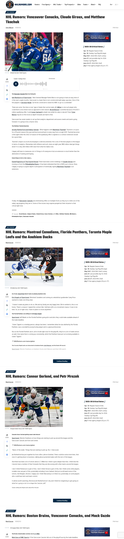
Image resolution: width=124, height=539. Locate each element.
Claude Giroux (68, 162)
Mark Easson (9, 242)
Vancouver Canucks (19, 94)
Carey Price (21, 294)
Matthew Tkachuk (59, 130)
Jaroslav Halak (26, 102)
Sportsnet (15, 317)
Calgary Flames (31, 214)
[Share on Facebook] (7, 86)
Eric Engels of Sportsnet (20, 297)
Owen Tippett (38, 314)
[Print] (7, 99)
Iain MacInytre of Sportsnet (21, 97)
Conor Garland (36, 112)
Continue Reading (62, 361)
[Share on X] (7, 90)
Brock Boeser (54, 110)
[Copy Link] (7, 94)
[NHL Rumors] (19, 4)
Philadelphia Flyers (32, 164)
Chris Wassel (9, 27)
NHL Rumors (11, 12)
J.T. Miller (58, 107)
